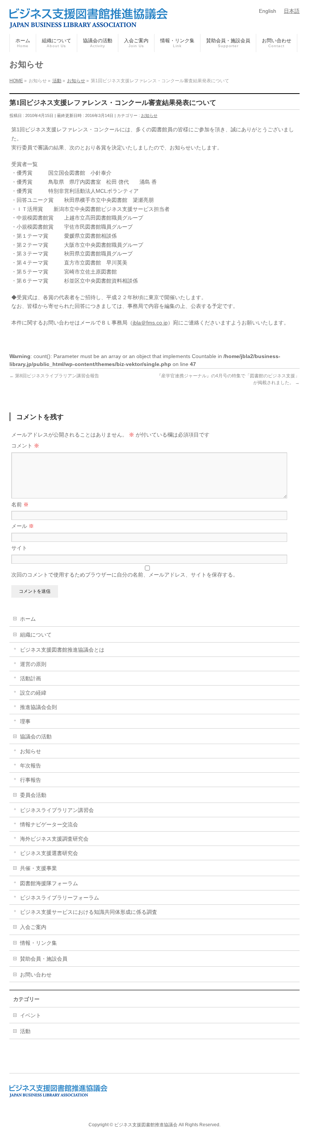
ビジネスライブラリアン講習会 (57, 810)
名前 (20, 504)
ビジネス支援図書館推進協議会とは (62, 650)
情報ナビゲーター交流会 (49, 824)
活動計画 (30, 678)
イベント (30, 1015)
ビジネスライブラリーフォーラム (59, 898)
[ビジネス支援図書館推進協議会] (88, 20)
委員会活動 (33, 795)
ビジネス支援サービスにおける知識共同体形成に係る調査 (88, 912)
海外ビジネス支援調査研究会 (54, 839)
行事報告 (30, 780)
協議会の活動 (36, 736)
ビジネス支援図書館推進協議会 (145, 1124)
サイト (19, 548)
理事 (25, 721)
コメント (25, 446)
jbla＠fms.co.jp (150, 323)
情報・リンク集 (38, 943)
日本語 (292, 11)
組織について (36, 635)
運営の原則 (33, 664)
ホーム (28, 619)
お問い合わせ (36, 975)
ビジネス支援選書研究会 (49, 853)
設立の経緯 (33, 693)
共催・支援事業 (38, 868)
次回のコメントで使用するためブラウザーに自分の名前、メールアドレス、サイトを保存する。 (124, 575)
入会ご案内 (33, 927)
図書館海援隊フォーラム (49, 883)
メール (22, 526)
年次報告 (30, 766)
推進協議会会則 (38, 707)
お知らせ (149, 115)
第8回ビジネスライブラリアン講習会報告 (54, 375)
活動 (25, 1031)
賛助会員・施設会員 (43, 959)
